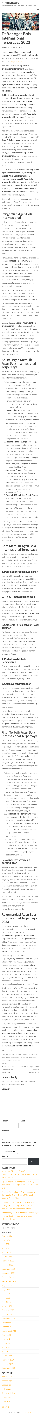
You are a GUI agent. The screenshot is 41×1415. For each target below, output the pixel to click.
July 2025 (6, 1289)
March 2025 (7, 1306)
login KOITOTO (17, 61)
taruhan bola (16, 1061)
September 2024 (9, 1331)
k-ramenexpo (10, 2)
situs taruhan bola (7, 1061)
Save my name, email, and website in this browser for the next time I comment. (19, 1144)
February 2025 (8, 1310)
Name (5, 1121)
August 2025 (7, 1285)
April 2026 (6, 1252)
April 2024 (6, 1351)
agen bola (8, 1054)
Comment (6, 1089)
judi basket (6, 1385)
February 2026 (8, 1261)
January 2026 (7, 1265)
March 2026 (7, 1256)
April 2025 (6, 1302)
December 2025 (8, 1269)
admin (15, 47)
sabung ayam (7, 1397)
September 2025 (9, 1281)
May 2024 (6, 1347)
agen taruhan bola (17, 1054)
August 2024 (7, 1335)
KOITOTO (29, 1412)
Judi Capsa (6, 1389)
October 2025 (8, 1277)
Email (23, 1121)
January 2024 (7, 1364)
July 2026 (6, 1240)
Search (5, 1156)
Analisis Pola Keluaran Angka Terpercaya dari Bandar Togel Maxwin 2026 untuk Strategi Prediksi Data (19, 1195)
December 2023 (8, 1368)
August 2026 (7, 1236)
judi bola (22, 1057)
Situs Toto (6, 1407)
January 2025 (7, 1314)
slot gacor (6, 1401)
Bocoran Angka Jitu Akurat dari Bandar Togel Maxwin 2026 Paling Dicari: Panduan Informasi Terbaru (20, 1215)
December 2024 (8, 1318)
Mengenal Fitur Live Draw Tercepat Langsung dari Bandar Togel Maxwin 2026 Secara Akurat (19, 1174)
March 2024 (7, 1355)
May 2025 (6, 1298)
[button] (38, 9)
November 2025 (8, 1273)
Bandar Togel (7, 1380)
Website (5, 1130)
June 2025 (6, 1293)
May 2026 (6, 1248)
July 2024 (6, 1339)
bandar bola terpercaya (12, 1057)
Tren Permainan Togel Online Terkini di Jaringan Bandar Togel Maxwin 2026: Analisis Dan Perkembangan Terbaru (18, 1205)
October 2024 (8, 1326)
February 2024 (8, 1360)
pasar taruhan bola (31, 1057)
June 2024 (6, 1343)
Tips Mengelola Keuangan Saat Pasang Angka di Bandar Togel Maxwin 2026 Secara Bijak (20, 1184)
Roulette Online (8, 1393)
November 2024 (8, 1322)
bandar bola (12, 1051)
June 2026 (6, 1244)
